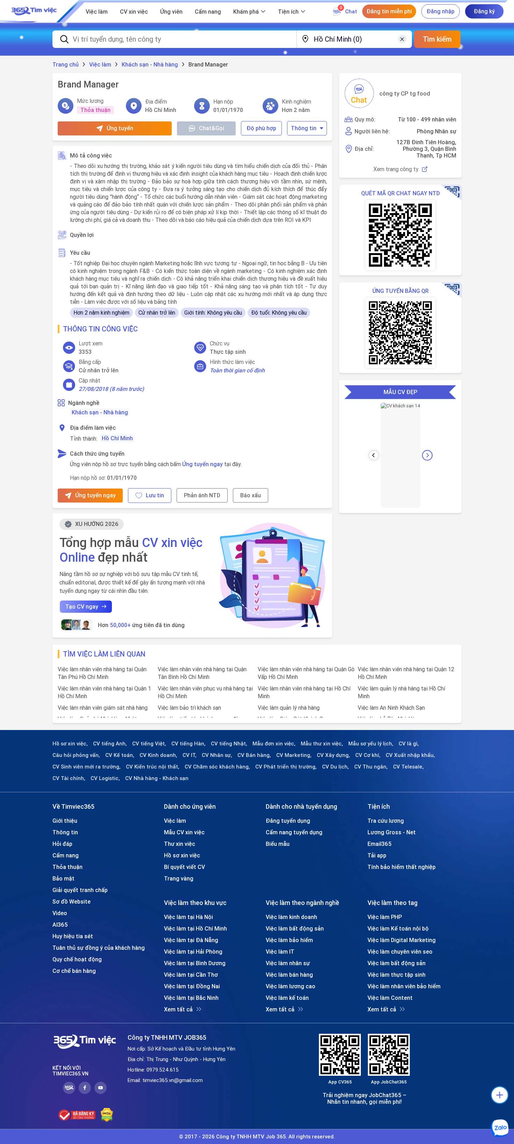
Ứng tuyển (120, 128)
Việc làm (97, 11)
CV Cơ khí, (367, 755)
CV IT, (190, 755)
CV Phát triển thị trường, (286, 767)
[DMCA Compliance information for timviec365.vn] (107, 1115)
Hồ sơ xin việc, (70, 744)
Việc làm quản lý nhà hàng (289, 707)
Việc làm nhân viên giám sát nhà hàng (103, 707)
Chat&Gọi (211, 128)
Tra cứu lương (385, 820)
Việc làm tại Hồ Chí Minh (195, 928)
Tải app (376, 855)
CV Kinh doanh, (158, 755)
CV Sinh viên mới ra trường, (86, 767)
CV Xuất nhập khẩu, (410, 755)
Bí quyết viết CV (184, 867)
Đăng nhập (441, 11)
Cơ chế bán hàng (74, 971)
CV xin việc (134, 11)
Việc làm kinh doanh (291, 917)
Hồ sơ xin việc (182, 855)
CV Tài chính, (68, 778)
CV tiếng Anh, (110, 744)
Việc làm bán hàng (289, 974)
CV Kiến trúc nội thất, (152, 767)
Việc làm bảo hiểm (289, 940)
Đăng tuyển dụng (288, 820)
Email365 (379, 844)
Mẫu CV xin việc (184, 832)
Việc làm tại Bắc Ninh (191, 998)
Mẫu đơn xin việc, (273, 744)
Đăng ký (484, 11)
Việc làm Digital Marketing (401, 940)
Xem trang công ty (396, 169)
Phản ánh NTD (202, 495)
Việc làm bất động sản (295, 928)
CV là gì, (409, 744)
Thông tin (303, 128)
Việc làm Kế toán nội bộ (398, 928)
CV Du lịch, (335, 767)
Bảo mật (63, 878)
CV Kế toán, (119, 755)
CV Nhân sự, (217, 755)
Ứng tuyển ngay (202, 464)
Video (59, 913)
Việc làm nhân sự (288, 963)
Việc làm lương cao (290, 986)
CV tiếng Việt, (149, 744)
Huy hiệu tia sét (72, 936)
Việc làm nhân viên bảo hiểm (404, 986)
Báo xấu (250, 495)
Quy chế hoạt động (77, 959)
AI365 (60, 924)
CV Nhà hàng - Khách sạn (156, 778)
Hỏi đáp (62, 844)
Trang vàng (178, 878)
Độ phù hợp (261, 128)
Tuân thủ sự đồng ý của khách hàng (98, 948)
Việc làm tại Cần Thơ (191, 974)
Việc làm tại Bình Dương (195, 963)
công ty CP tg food (404, 93)
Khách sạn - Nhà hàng (100, 412)
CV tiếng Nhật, (229, 744)
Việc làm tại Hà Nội (188, 917)
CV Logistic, (105, 778)
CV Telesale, (408, 767)
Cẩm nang (208, 11)
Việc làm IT (280, 951)
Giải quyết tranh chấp (80, 890)
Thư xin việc (179, 844)
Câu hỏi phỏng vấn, (76, 755)
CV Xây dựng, (333, 755)
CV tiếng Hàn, (188, 744)
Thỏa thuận (67, 867)
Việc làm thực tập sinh (396, 974)
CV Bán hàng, (254, 755)
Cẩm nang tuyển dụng (294, 832)
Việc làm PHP (384, 917)
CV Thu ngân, (371, 767)
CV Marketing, (294, 755)
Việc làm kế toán (287, 998)
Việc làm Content (390, 998)
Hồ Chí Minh (117, 438)
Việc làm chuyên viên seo (400, 951)
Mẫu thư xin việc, (322, 744)
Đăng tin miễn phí (389, 11)
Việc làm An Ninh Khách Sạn (391, 707)
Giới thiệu (64, 820)
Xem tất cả (178, 1009)
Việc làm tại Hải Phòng (193, 951)
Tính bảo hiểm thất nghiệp (401, 867)
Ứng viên (171, 11)
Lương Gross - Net (391, 832)
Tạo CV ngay (81, 606)
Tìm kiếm (437, 39)
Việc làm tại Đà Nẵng (191, 940)
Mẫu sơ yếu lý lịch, (370, 744)
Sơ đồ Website (71, 901)
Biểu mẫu (278, 844)
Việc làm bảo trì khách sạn (189, 707)
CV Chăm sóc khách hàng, (217, 767)
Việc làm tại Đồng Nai (192, 986)
